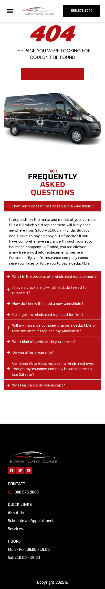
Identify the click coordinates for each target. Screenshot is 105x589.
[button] (10, 11)
